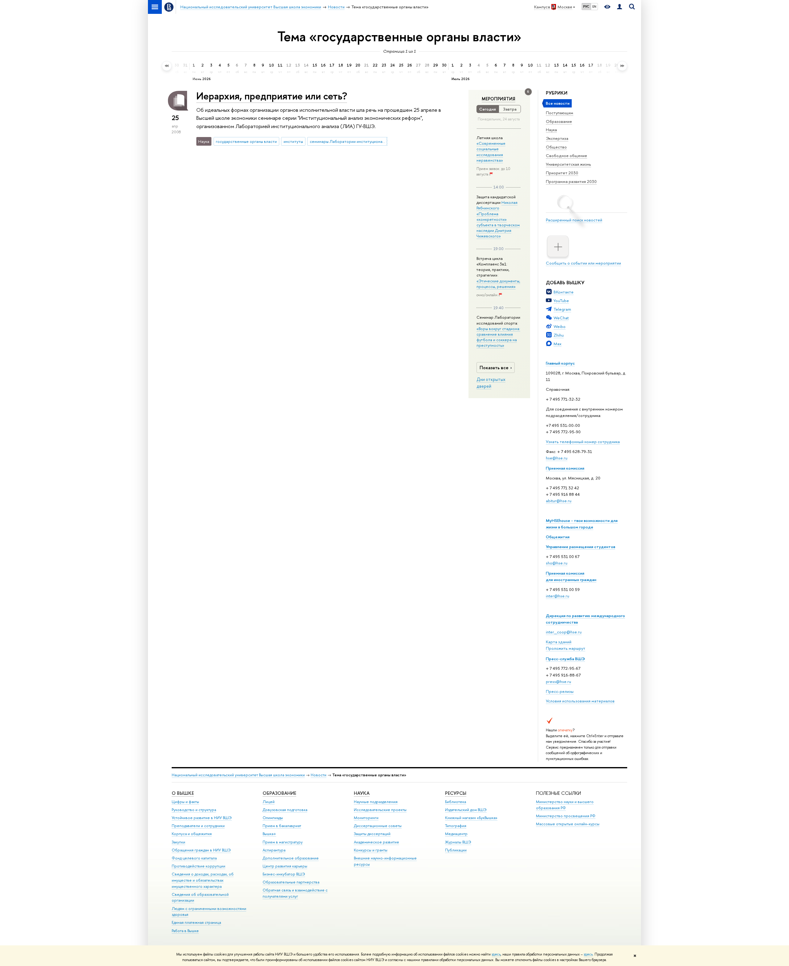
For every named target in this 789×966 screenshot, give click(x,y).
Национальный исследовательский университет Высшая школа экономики (238, 775)
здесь (496, 954)
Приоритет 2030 (562, 173)
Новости (318, 775)
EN (594, 6)
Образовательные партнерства (291, 882)
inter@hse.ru (557, 596)
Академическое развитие (376, 842)
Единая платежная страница (196, 922)
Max (558, 343)
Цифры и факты (185, 801)
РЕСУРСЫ (455, 793)
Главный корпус (560, 363)
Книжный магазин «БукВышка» (471, 817)
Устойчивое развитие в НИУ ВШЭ (202, 817)
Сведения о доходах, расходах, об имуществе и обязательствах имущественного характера (203, 880)
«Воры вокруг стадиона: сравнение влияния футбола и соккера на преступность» (498, 337)
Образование (559, 121)
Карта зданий (558, 642)
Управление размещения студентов (580, 546)
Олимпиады (273, 817)
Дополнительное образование (291, 858)
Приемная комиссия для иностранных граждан (571, 576)
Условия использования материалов (580, 701)
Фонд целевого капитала (194, 858)
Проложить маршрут (565, 648)
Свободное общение (566, 155)
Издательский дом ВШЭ (466, 809)
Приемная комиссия (565, 468)
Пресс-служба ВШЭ (565, 658)
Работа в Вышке (185, 930)
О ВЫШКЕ (183, 793)
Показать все (494, 367)
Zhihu (559, 335)
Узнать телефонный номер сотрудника (583, 441)
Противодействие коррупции (198, 866)
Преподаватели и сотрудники (198, 825)
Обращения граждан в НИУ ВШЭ (201, 850)
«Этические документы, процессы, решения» (498, 283)
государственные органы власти (246, 141)
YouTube (561, 300)
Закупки (178, 842)
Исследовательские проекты (380, 809)
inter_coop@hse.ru (564, 632)
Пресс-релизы (560, 691)
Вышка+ (269, 833)
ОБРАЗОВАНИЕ (279, 793)
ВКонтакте (564, 292)
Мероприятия (498, 99)
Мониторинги (366, 817)
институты (293, 141)
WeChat (561, 318)
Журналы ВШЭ (458, 842)
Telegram (562, 309)
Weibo (560, 326)
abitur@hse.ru (558, 500)
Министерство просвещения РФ (565, 815)
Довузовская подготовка (285, 809)
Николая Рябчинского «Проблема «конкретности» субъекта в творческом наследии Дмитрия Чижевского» (498, 219)
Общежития (558, 537)
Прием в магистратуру (283, 842)
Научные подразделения (376, 801)
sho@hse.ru (556, 563)
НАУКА (362, 793)
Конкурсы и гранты (370, 850)
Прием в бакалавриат (282, 825)
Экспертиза (557, 138)
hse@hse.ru (556, 458)
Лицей (269, 801)
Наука (551, 129)
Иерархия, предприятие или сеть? (271, 96)
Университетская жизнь (568, 164)
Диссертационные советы (378, 825)
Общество (556, 147)
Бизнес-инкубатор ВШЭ (284, 874)
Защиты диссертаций (372, 833)
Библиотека (455, 801)
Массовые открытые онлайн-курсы (567, 824)
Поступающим (559, 112)
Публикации (456, 850)
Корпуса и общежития (192, 833)
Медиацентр (456, 833)
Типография (455, 825)
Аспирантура (274, 850)
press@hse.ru (558, 681)
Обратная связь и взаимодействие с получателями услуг (295, 893)
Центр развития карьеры (285, 866)
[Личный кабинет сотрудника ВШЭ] (619, 7)
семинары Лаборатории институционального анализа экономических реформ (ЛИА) (348, 141)
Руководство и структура (194, 809)
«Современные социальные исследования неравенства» (490, 151)
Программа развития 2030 (571, 181)
